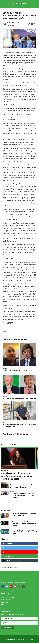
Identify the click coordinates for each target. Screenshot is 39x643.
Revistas (4, 604)
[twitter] (7, 586)
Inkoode (30, 639)
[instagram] (15, 586)
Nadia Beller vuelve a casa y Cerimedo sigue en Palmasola (24, 514)
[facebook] (2, 586)
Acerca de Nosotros (7, 597)
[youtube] (11, 586)
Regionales (4, 470)
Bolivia (13, 331)
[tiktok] (23, 586)
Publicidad (4, 602)
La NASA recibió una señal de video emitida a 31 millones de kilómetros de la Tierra (25, 532)
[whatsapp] (19, 586)
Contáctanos (5, 600)
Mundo (31, 24)
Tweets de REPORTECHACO (9, 567)
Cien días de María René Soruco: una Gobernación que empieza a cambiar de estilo (17, 476)
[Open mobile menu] (2, 3)
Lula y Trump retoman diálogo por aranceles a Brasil (19, 398)
